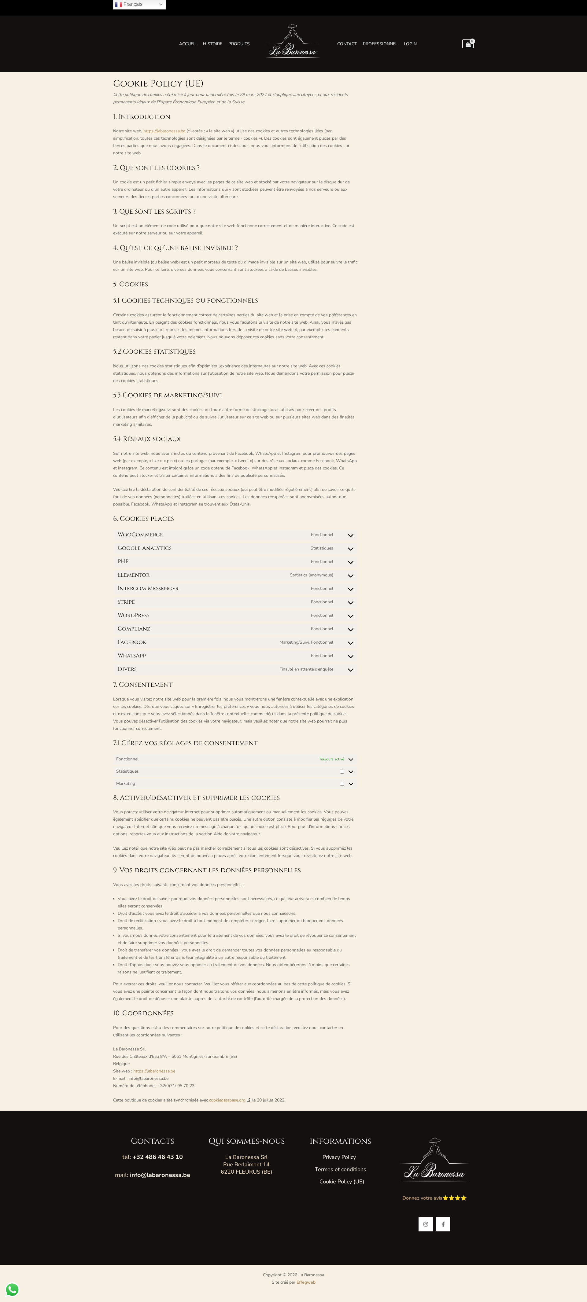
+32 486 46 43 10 (158, 1157)
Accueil (188, 44)
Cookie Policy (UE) (341, 1181)
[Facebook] (443, 1224)
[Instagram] (426, 1224)
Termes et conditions (340, 1169)
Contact (347, 44)
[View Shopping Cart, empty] (468, 43)
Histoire (212, 44)
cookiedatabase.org (227, 1100)
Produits (239, 44)
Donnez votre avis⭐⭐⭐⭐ (434, 1198)
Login (410, 44)
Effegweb (306, 1282)
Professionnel (380, 44)
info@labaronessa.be (160, 1175)
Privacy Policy (339, 1157)
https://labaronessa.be (164, 131)
